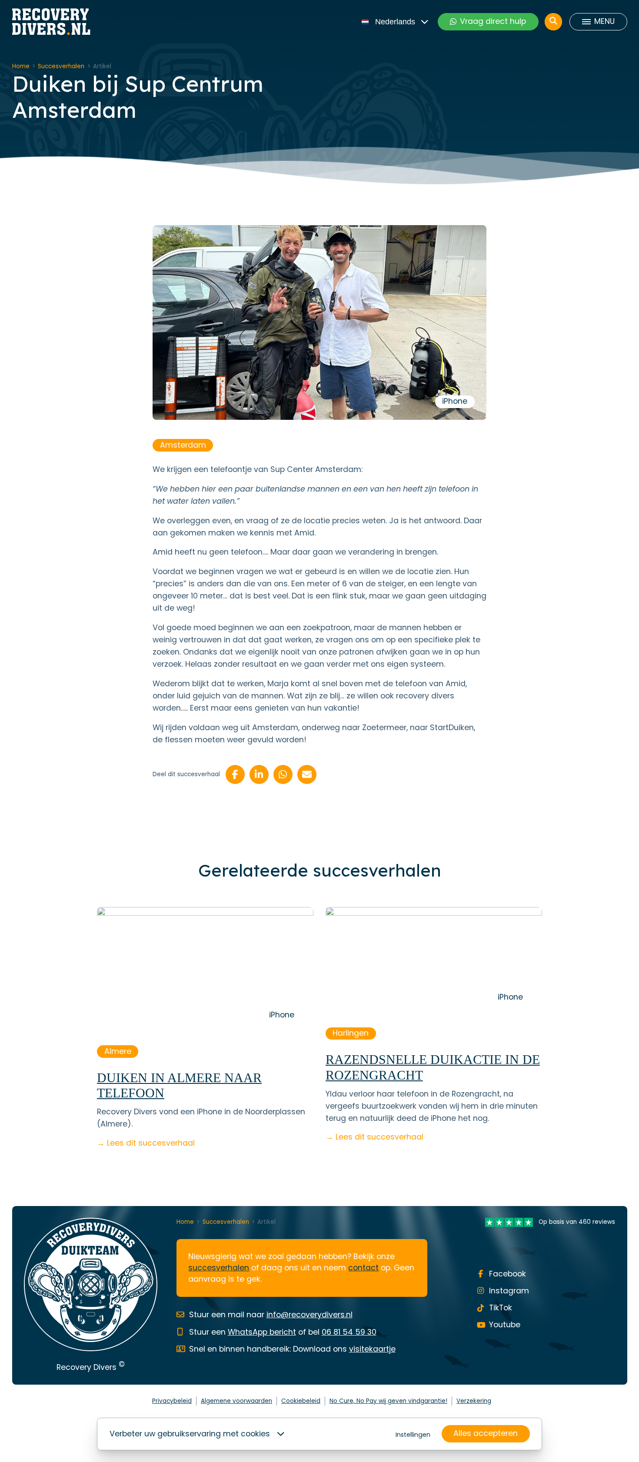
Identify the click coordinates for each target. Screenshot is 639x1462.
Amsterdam (183, 445)
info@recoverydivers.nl (309, 1314)
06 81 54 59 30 (349, 1332)
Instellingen (413, 1434)
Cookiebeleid (300, 1401)
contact (363, 1268)
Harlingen (351, 1033)
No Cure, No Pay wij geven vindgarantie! (388, 1401)
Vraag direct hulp (493, 21)
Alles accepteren (485, 1433)
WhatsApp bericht (262, 1332)
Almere (117, 1051)
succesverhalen (218, 1268)
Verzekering (473, 1401)
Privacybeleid (172, 1401)
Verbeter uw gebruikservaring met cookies (190, 1434)
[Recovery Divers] (51, 21)
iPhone (454, 401)
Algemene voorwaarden (236, 1401)
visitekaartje (372, 1349)
